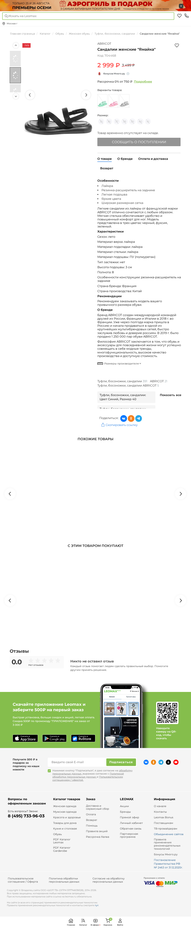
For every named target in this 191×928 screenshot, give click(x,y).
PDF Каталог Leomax (62, 841)
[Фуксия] (113, 101)
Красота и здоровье (67, 817)
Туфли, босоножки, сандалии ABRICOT (128, 385)
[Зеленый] (102, 101)
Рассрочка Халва (97, 836)
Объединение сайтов (169, 834)
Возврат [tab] (106, 168)
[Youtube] (176, 762)
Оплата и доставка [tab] (153, 159)
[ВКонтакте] (123, 418)
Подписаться (121, 762)
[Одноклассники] (131, 418)
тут (96, 905)
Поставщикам (163, 823)
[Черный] (124, 101)
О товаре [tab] (104, 159)
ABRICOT (104, 43)
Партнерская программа (129, 835)
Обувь (57, 834)
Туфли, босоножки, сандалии (122, 381)
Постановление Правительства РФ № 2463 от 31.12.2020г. (168, 863)
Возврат (91, 820)
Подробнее (143, 81)
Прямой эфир (129, 817)
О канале (160, 806)
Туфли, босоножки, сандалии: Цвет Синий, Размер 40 (123, 397)
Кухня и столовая (65, 828)
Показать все (170, 395)
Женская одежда (64, 806)
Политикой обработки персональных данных (88, 775)
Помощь (92, 825)
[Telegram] (138, 418)
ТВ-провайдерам (165, 828)
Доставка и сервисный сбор (97, 807)
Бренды (125, 811)
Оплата (91, 814)
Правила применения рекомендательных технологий (167, 844)
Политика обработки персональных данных (64, 880)
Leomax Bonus (163, 817)
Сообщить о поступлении (139, 142)
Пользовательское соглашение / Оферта (23, 880)
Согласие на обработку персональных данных (109, 880)
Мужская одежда (64, 811)
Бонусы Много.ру (166, 854)
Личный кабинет (131, 823)
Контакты (160, 811)
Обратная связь (130, 828)
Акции (124, 806)
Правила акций (97, 831)
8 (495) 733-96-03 (26, 815)
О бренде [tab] (125, 159)
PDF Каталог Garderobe (62, 849)
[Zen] (168, 762)
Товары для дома (64, 823)
